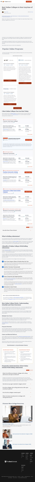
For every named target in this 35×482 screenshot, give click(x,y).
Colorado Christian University (14, 138)
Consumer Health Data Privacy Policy (22, 477)
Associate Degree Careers (31, 455)
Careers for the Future (31, 461)
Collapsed (28, 227)
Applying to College (22, 467)
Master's (27, 457)
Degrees (27, 453)
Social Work (31, 457)
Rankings (23, 453)
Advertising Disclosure (27, 476)
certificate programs (5, 322)
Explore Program (28, 139)
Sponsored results (15, 114)
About (16, 476)
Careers (31, 453)
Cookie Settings (10, 477)
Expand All (31, 227)
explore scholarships (18, 283)
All (21, 457)
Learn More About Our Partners (17, 55)
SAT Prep (22, 470)
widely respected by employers (18, 297)
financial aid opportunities (11, 278)
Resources (23, 465)
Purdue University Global (10, 172)
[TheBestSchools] (6, 1)
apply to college (15, 241)
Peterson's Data (13, 113)
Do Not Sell (19, 476)
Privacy (32, 476)
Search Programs (29, 1)
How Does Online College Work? (6, 16)
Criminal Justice (31, 459)
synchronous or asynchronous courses (24, 336)
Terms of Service (15, 477)
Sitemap (22, 476)
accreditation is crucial (11, 299)
